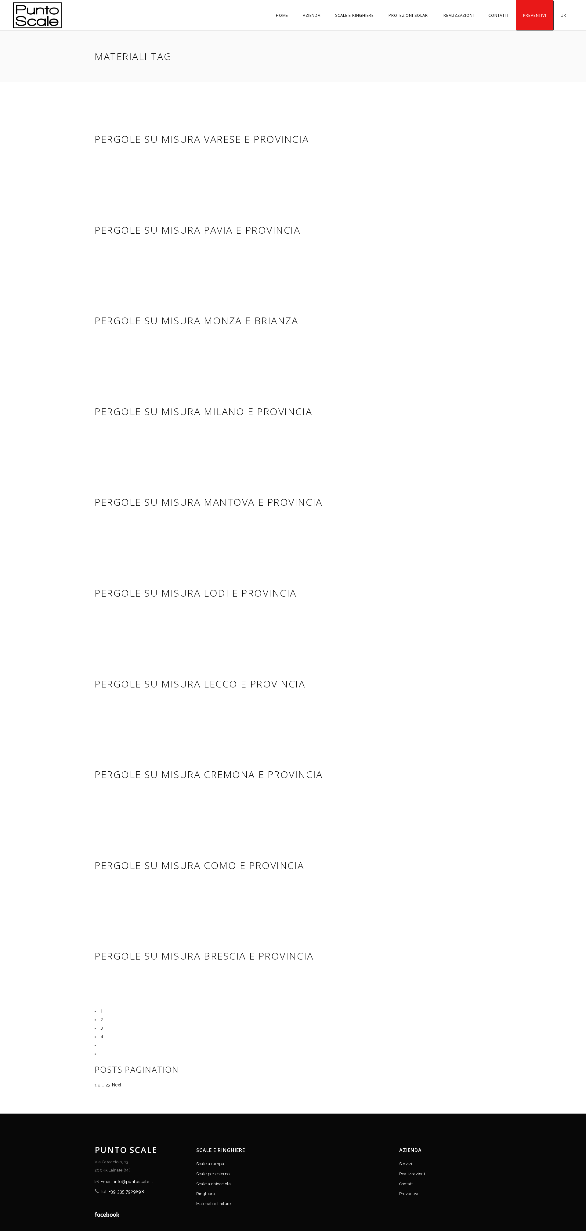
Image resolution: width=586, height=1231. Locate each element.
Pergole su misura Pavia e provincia (198, 229)
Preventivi (408, 1193)
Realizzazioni (412, 1174)
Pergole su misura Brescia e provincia (204, 955)
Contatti (406, 1184)
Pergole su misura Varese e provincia (202, 138)
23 (108, 1084)
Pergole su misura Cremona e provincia (209, 774)
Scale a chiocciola (213, 1184)
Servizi (405, 1163)
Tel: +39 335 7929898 (122, 1191)
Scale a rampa (210, 1163)
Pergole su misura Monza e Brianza (196, 320)
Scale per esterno (213, 1174)
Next (116, 1084)
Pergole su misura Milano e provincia (203, 411)
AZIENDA (410, 1150)
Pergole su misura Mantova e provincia (209, 501)
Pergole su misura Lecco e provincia (200, 683)
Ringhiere (205, 1193)
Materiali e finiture (213, 1203)
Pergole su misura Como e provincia (199, 865)
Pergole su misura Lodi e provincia (196, 592)
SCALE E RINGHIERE (220, 1150)
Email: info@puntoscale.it (126, 1181)
